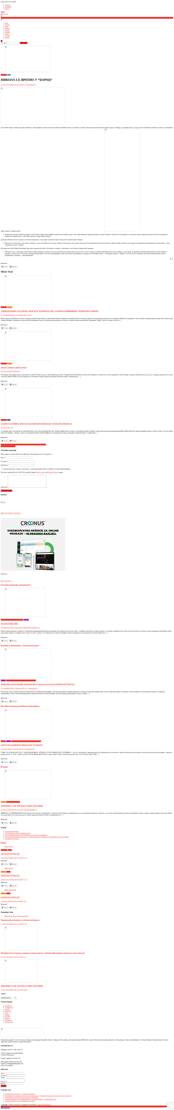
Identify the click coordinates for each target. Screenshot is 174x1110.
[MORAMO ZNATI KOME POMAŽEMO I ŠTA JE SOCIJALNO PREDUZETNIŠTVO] (87, 663)
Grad (6, 23)
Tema (2, 1077)
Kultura (7, 28)
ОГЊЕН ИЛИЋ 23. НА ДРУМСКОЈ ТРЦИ (20, 1101)
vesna (25, 810)
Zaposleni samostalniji (12, 831)
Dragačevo (8, 1006)
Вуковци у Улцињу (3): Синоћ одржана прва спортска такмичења (23, 444)
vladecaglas (16, 371)
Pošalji (4, 1086)
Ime (2, 1073)
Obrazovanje (9, 1022)
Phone (3, 1084)
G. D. (25, 858)
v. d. (25, 85)
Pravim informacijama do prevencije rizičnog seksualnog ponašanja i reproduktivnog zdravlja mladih (37, 837)
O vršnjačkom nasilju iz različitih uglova (17, 833)
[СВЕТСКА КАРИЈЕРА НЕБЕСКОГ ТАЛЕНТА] (87, 724)
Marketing (8, 7)
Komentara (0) (31, 85)
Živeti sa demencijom (13, 802)
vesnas (29, 315)
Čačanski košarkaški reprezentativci (16, 585)
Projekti (7, 36)
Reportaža (8, 1020)
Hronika (7, 32)
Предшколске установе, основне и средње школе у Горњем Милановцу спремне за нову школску (43, 953)
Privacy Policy (40, 472)
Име (3, 457)
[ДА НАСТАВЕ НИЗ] (87, 602)
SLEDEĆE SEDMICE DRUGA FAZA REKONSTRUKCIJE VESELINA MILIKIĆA (36, 424)
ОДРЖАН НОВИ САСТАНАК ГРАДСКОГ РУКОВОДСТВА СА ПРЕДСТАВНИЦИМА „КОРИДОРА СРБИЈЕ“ (50, 311)
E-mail (3, 1075)
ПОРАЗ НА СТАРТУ (8, 446)
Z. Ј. (26, 688)
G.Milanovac (9, 1007)
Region (7, 30)
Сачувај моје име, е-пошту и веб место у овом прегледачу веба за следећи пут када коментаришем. (36, 469)
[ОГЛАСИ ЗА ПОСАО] (87, 847)
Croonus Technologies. (44, 1104)
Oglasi (7, 34)
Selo (6, 1013)
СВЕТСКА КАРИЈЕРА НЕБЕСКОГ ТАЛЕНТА (22, 745)
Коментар (4, 487)
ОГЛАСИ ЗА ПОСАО (10, 854)
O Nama (7, 5)
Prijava (7, 9)
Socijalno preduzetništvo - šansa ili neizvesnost (20, 645)
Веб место (4, 465)
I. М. (11, 428)
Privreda (7, 1016)
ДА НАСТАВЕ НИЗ (9, 624)
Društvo (7, 25)
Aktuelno (4, 75)
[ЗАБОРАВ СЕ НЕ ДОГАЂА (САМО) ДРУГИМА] (87, 784)
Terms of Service (53, 472)
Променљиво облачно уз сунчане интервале (20, 920)
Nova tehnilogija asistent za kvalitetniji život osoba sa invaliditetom (26, 835)
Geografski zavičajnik (12, 839)
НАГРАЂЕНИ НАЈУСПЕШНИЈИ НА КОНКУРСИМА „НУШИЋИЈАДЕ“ (30, 1099)
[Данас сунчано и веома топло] (87, 346)
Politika (7, 1015)
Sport (6, 26)
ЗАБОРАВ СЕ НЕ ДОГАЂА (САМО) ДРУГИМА (22, 806)
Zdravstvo (8, 1011)
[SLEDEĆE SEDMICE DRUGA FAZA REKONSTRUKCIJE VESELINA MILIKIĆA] (87, 402)
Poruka (4, 1082)
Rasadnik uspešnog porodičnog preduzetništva (20, 706)
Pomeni (7, 37)
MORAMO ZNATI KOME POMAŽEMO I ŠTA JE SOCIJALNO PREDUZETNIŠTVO (38, 684)
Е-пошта (4, 461)
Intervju (3, 741)
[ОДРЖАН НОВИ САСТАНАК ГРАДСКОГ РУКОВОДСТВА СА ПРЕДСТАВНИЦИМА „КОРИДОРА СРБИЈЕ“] (87, 290)
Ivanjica (7, 1009)
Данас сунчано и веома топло (14, 367)
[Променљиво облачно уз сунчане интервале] (87, 916)
